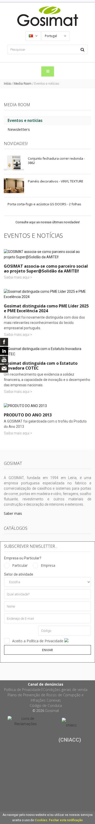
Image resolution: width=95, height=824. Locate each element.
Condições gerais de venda (65, 689)
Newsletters (19, 129)
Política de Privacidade (22, 689)
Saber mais (13, 513)
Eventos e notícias (25, 120)
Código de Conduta (46, 705)
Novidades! (16, 143)
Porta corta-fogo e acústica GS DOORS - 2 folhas (44, 204)
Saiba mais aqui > (18, 277)
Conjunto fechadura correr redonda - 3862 (56, 160)
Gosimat (52, 711)
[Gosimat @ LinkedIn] (4, 351)
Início (7, 83)
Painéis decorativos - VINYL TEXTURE (55, 181)
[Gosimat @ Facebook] (4, 342)
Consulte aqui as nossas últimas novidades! (47, 222)
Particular (20, 565)
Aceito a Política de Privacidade (38, 640)
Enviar (47, 650)
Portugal (51, 36)
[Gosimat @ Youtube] (4, 360)
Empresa (48, 565)
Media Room (22, 83)
